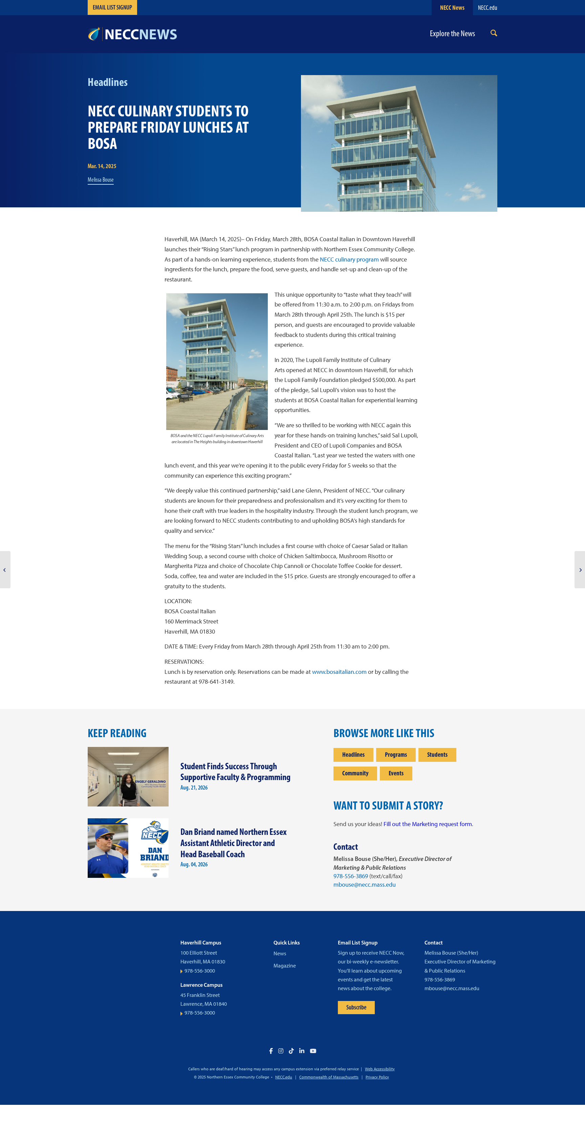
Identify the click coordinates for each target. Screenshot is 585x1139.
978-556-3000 (200, 970)
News (280, 953)
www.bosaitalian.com (339, 672)
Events (396, 773)
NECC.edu (487, 8)
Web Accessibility (380, 1069)
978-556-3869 (350, 876)
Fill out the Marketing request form (428, 824)
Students (437, 754)
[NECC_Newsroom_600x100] (132, 34)
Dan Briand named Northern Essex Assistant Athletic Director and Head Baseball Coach (233, 842)
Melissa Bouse (101, 179)
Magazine (285, 965)
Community (355, 773)
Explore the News (452, 33)
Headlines (353, 754)
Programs (396, 754)
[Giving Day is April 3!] (5, 569)
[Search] (494, 34)
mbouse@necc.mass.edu (364, 884)
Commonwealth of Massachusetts (329, 1077)
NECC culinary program (349, 259)
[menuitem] (494, 34)
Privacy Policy (377, 1077)
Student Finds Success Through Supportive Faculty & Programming (235, 771)
